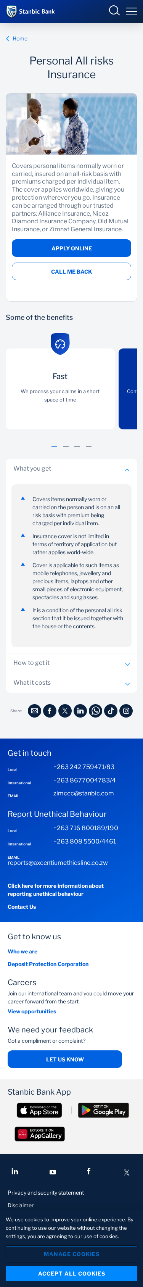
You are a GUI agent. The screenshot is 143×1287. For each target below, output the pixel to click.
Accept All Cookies (71, 1273)
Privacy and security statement (46, 1192)
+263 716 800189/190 (85, 828)
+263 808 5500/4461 (84, 841)
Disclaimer (21, 1205)
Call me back (71, 271)
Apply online (71, 248)
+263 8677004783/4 (84, 780)
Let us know (65, 1059)
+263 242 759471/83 (83, 767)
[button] (54, 450)
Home (20, 38)
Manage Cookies (72, 1254)
